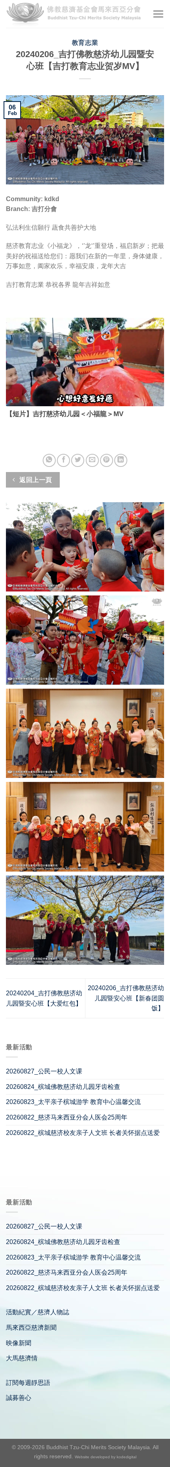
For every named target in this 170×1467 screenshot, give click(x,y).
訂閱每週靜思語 (28, 1382)
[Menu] (158, 14)
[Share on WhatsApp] (49, 460)
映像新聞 (18, 1343)
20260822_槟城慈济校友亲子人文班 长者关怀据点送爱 (83, 1132)
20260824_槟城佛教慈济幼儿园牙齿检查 (63, 1086)
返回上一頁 (35, 479)
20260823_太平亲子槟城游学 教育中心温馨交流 (73, 1101)
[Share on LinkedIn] (120, 460)
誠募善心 (18, 1397)
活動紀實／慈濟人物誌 (37, 1312)
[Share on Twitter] (77, 460)
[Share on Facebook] (63, 460)
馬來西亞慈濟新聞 (31, 1327)
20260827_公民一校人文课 (44, 1071)
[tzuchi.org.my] (76, 14)
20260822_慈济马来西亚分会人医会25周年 (66, 1117)
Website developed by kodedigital (105, 1457)
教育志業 (85, 42)
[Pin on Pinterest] (106, 460)
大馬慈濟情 (22, 1358)
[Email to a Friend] (92, 460)
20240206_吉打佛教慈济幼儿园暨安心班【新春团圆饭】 (126, 998)
